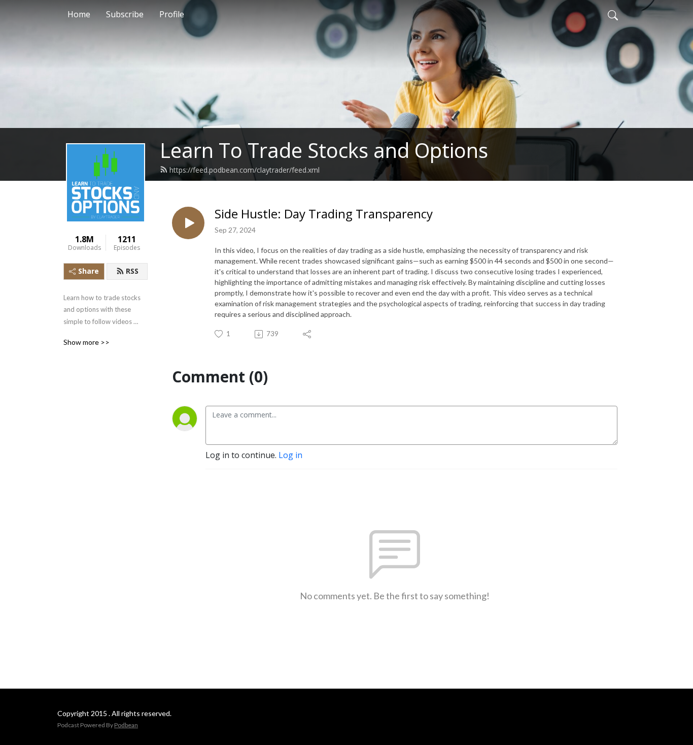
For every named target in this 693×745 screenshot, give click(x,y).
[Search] (613, 14)
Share (88, 271)
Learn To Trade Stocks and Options (324, 150)
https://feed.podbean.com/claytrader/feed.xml (244, 170)
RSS (132, 271)
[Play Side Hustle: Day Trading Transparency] (188, 223)
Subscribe (125, 14)
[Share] (308, 334)
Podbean (126, 725)
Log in (290, 455)
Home (78, 14)
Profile (171, 14)
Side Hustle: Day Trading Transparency (324, 214)
